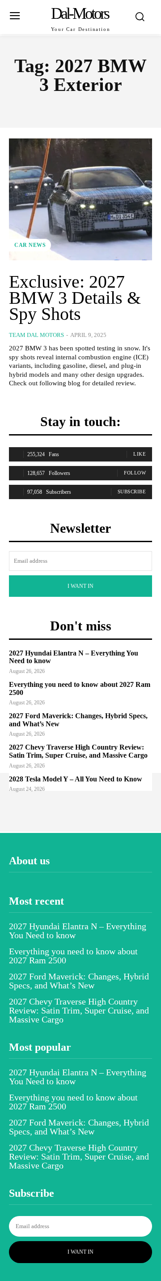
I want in (80, 586)
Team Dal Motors (36, 335)
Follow (135, 472)
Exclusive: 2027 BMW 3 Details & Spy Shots (75, 298)
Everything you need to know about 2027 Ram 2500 (73, 955)
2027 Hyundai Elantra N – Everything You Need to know (77, 930)
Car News (30, 245)
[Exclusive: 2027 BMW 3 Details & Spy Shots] (80, 199)
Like (139, 454)
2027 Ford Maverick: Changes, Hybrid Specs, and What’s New (79, 980)
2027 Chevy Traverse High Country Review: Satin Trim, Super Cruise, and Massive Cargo (78, 751)
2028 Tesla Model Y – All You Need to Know (75, 779)
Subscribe (132, 491)
